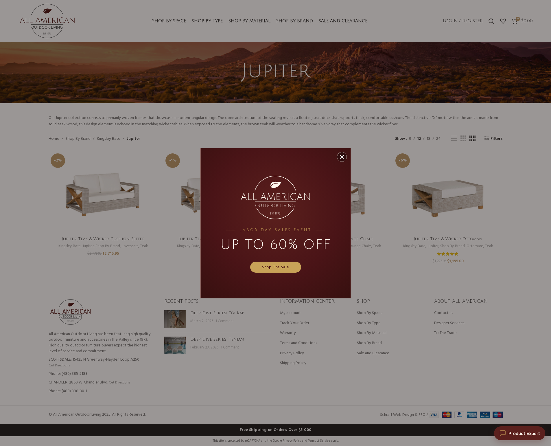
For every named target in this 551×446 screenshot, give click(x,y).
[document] (275, 223)
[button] (342, 157)
